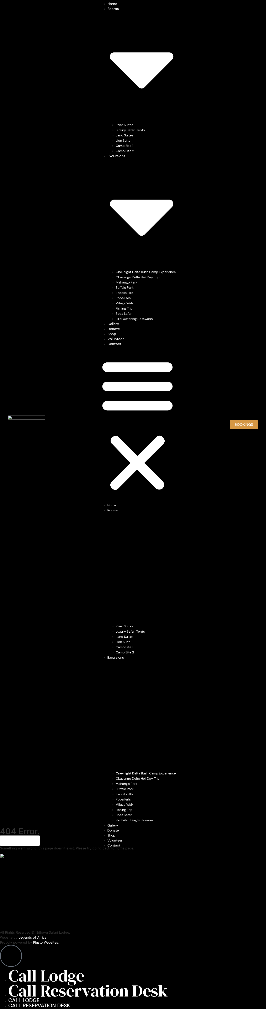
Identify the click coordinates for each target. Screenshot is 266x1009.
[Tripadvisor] (182, 923)
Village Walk (124, 303)
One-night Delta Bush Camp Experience (146, 272)
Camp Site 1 (124, 146)
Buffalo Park (125, 287)
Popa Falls (123, 298)
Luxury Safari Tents (130, 130)
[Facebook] (94, 923)
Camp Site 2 (125, 151)
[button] (137, 424)
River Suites (124, 125)
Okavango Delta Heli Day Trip (138, 277)
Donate (113, 329)
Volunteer (115, 339)
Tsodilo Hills (124, 293)
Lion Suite (123, 140)
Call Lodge (46, 975)
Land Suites (124, 135)
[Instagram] (5, 923)
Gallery (113, 324)
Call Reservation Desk (88, 990)
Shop (111, 334)
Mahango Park (126, 282)
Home (112, 3)
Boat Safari (124, 313)
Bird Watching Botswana (134, 319)
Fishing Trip (124, 308)
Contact (114, 344)
